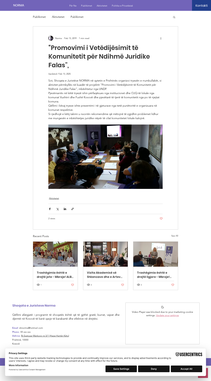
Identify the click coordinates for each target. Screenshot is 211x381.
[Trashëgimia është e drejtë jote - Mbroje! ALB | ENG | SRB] (55, 254)
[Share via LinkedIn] (64, 208)
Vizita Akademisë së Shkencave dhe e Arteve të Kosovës (104, 275)
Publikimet (39, 17)
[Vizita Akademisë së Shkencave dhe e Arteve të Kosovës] (105, 254)
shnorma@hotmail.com (31, 327)
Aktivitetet (58, 17)
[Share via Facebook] (49, 208)
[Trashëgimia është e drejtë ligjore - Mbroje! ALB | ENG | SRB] (155, 254)
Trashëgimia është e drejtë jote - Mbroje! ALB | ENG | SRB (55, 275)
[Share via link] (72, 208)
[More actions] (161, 38)
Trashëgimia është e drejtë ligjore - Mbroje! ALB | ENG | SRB (153, 275)
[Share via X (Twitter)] (57, 208)
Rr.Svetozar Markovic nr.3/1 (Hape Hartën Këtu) (45, 335)
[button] (201, 5)
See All (174, 235)
